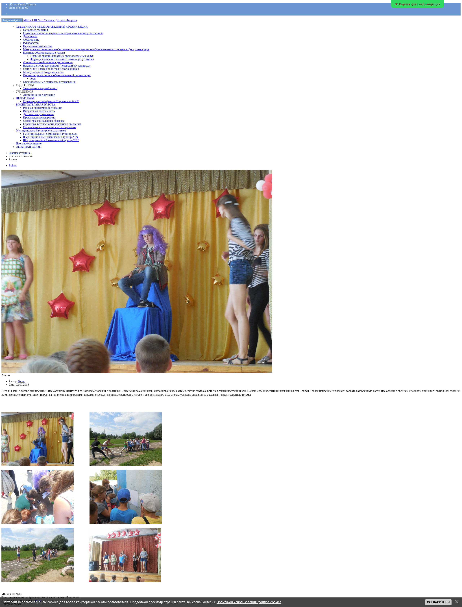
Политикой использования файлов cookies (249, 602)
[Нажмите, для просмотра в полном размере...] (37, 465)
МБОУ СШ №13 (50, 20)
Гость (21, 381)
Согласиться (438, 602)
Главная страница (19, 152)
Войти (13, 165)
